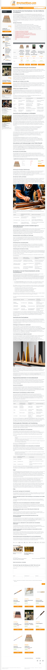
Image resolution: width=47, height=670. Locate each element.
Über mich (36, 667)
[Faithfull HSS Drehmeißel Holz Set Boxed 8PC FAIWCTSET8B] (27, 46)
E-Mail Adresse (26, 575)
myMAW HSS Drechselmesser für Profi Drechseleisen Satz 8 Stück (21, 52)
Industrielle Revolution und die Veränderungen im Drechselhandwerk (25, 33)
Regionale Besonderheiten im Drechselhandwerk (22, 36)
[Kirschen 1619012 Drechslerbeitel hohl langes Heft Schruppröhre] (40, 592)
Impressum (32, 667)
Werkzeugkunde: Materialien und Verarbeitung (22, 37)
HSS (31, 163)
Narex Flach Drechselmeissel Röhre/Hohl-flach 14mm (18, 601)
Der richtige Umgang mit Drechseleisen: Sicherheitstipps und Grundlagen (29, 553)
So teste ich (40, 667)
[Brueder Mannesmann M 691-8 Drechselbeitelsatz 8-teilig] (29, 592)
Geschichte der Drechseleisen (19, 35)
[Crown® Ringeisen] (40, 615)
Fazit (16, 38)
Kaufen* (21, 64)
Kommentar (15, 568)
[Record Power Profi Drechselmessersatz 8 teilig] (41, 47)
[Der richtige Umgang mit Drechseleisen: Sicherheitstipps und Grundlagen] (29, 549)
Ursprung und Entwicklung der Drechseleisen (22, 31)
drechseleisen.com (7, 667)
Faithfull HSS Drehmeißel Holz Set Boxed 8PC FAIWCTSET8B (27, 52)
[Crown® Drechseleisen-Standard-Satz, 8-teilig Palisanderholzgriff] (34, 46)
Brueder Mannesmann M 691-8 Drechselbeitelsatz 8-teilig (29, 601)
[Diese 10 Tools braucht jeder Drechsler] (18, 549)
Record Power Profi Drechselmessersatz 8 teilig (41, 52)
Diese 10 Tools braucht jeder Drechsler (17, 553)
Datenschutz (29, 667)
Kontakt (25, 667)
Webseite (36, 575)
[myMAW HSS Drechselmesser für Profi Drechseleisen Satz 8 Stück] (21, 47)
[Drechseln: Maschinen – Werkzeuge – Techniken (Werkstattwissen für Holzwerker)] (29, 615)
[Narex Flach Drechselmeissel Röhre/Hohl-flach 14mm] (18, 592)
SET (30, 162)
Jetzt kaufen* (7, 31)
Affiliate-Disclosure (27, 668)
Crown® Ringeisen (39, 623)
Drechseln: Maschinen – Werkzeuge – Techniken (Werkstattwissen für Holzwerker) (29, 624)
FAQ (15, 39)
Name (14, 575)
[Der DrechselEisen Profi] (23, 3)
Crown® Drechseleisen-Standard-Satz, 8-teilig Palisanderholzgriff (34, 52)
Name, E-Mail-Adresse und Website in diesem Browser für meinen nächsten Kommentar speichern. (28, 581)
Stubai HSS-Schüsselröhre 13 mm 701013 (17, 647)
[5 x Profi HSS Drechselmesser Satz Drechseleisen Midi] (18, 615)
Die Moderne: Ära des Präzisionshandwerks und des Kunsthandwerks (25, 34)
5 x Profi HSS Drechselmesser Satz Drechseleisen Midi (17, 624)
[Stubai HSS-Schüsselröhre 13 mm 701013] (18, 638)
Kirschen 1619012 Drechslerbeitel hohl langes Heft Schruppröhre (39, 601)
